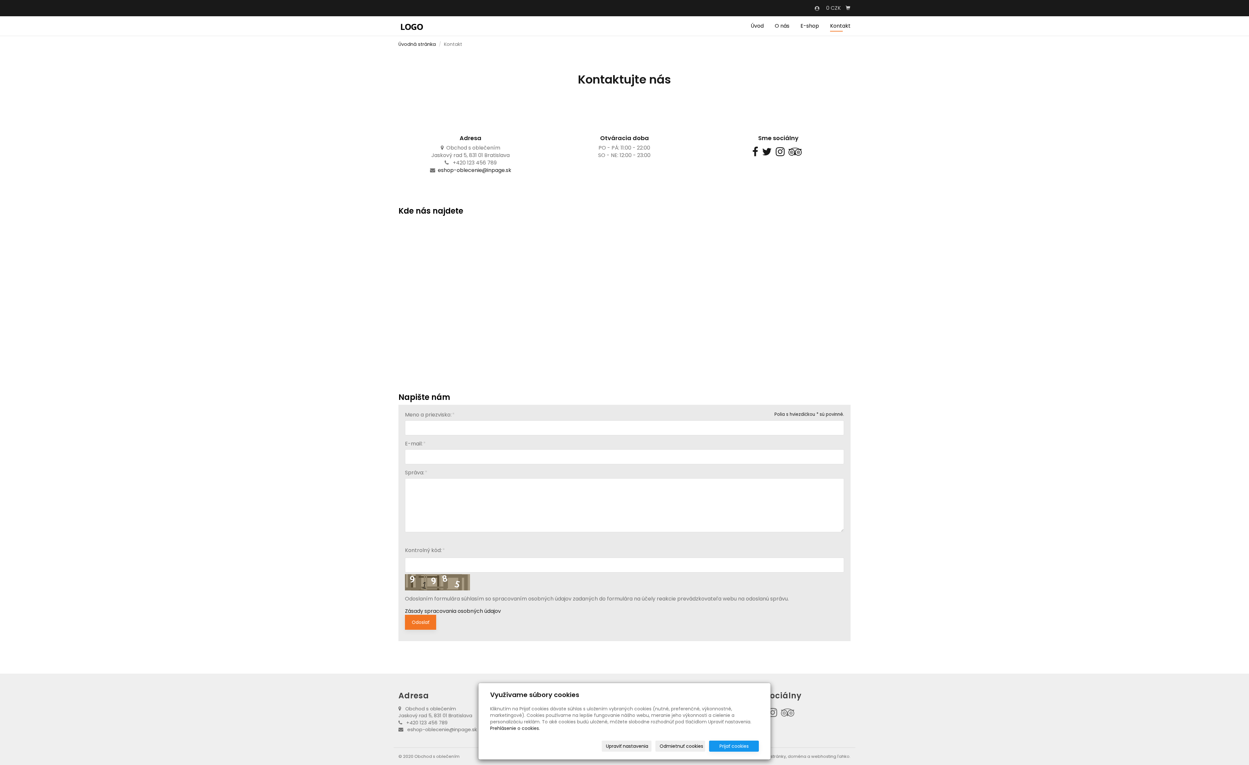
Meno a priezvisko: (428, 414)
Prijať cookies (734, 746)
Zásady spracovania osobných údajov (453, 611)
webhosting (823, 756)
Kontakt (840, 26)
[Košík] (848, 8)
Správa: (414, 472)
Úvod (757, 26)
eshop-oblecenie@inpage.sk (474, 170)
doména (797, 756)
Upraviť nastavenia (627, 746)
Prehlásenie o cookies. (515, 728)
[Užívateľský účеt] (817, 8)
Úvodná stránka (417, 44)
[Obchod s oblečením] (411, 25)
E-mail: (414, 443)
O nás (782, 26)
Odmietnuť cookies (681, 746)
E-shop (809, 26)
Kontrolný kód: (423, 550)
